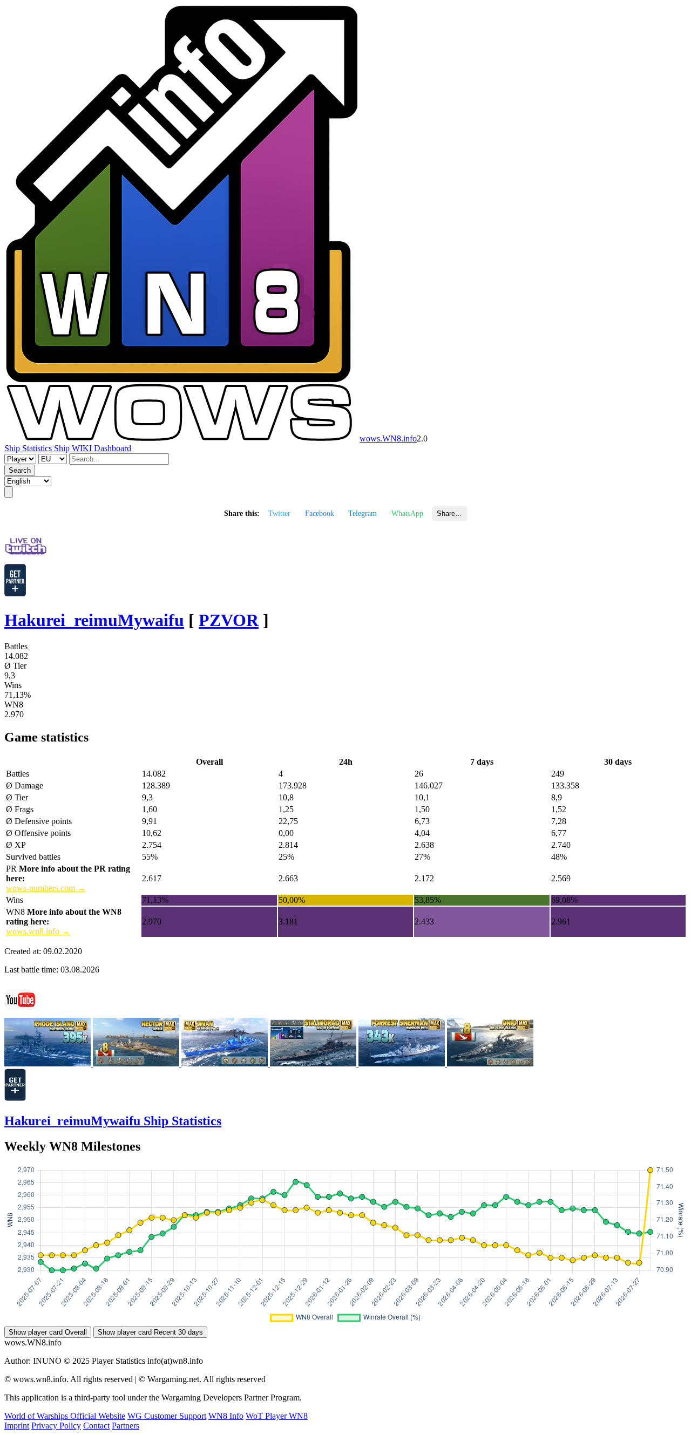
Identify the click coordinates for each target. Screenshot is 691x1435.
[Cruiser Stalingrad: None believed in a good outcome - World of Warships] (314, 1063)
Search (20, 470)
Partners (125, 1425)
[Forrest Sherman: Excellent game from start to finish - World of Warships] (402, 1063)
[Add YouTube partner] (15, 1098)
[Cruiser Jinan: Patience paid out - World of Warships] (225, 1063)
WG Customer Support (166, 1415)
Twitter (279, 513)
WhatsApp (407, 513)
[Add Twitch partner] (15, 593)
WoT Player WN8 (277, 1415)
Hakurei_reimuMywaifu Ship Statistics (112, 1121)
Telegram (362, 513)
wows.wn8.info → (38, 931)
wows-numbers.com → (46, 888)
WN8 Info (225, 1415)
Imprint (16, 1425)
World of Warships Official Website (64, 1415)
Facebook (319, 513)
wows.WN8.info (388, 438)
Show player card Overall (48, 1332)
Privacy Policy (56, 1425)
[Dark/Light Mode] (8, 492)
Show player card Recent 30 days (150, 1332)
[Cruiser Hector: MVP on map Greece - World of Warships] (137, 1063)
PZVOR (229, 620)
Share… (449, 513)
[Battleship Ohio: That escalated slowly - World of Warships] (490, 1063)
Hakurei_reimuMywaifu (94, 620)
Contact (96, 1425)
